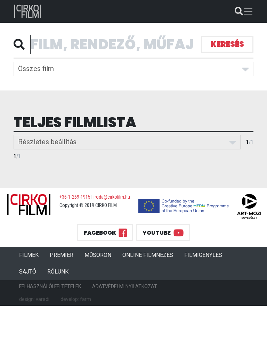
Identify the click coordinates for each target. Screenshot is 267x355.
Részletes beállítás (47, 142)
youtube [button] (157, 233)
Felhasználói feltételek (50, 286)
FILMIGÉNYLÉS (203, 255)
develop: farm (75, 299)
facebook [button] (100, 233)
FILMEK (31, 254)
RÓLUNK (57, 271)
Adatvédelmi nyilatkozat (124, 286)
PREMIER (64, 254)
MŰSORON (97, 255)
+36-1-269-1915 (74, 197)
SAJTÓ (27, 271)
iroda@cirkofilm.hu (112, 197)
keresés (227, 44)
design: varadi (34, 299)
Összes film (36, 68)
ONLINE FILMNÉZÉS (147, 255)
